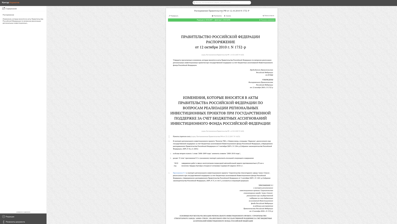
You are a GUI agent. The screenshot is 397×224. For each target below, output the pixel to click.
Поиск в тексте (269, 16)
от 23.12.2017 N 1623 (236, 55)
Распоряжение (8, 15)
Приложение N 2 (179, 173)
